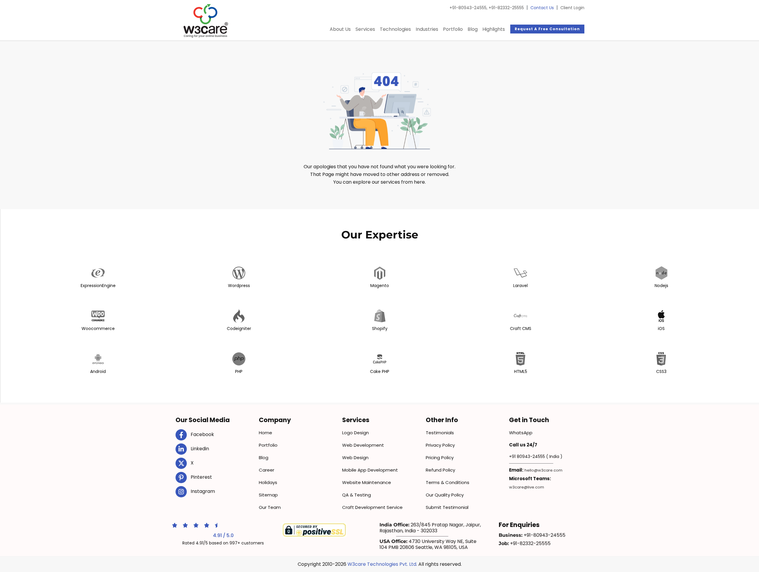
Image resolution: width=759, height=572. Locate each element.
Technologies (395, 29)
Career (266, 470)
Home (265, 433)
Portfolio (453, 29)
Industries (427, 29)
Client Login (572, 8)
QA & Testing (356, 495)
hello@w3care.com (543, 470)
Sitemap (268, 495)
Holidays (268, 482)
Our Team (270, 507)
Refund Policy (440, 470)
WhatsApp (520, 433)
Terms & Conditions (447, 482)
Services (365, 29)
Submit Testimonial (447, 507)
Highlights (493, 29)
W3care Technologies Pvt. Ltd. (382, 564)
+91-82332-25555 (506, 8)
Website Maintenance (366, 482)
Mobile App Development (370, 470)
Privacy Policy (440, 445)
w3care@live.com (526, 487)
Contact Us (542, 8)
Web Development (363, 445)
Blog (473, 29)
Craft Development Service (372, 507)
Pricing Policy (440, 457)
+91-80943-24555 (468, 8)
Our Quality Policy (445, 495)
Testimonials (440, 433)
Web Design (355, 457)
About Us (340, 29)
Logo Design (355, 433)
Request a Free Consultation (547, 28)
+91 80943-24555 (527, 456)
